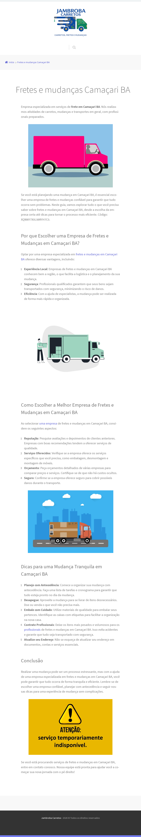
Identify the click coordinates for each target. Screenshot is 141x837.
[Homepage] (70, 23)
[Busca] (71, 44)
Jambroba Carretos (51, 817)
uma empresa (48, 423)
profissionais (32, 630)
